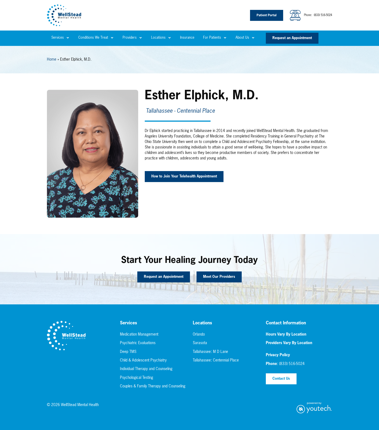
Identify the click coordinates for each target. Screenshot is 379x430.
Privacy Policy (278, 355)
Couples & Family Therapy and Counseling (152, 386)
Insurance (187, 38)
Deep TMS (128, 352)
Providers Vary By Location (289, 343)
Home (51, 59)
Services (57, 38)
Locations (158, 38)
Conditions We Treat (93, 38)
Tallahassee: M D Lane (210, 352)
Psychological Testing (136, 378)
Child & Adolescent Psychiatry (143, 360)
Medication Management (139, 334)
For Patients (212, 38)
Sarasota (200, 343)
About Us (242, 38)
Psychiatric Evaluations (138, 343)
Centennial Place (226, 360)
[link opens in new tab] (314, 408)
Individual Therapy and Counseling (146, 369)
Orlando (199, 334)
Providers (130, 38)
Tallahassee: (203, 360)
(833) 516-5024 (322, 15)
